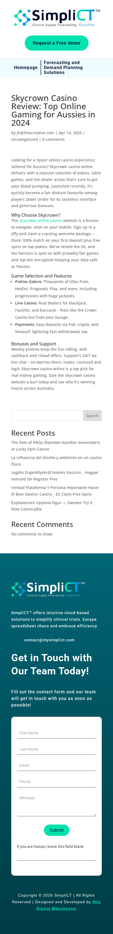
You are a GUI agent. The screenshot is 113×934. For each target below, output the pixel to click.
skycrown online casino (40, 220)
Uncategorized (24, 139)
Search (92, 415)
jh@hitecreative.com (35, 132)
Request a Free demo (56, 43)
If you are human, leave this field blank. (50, 846)
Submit (57, 830)
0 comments (53, 139)
